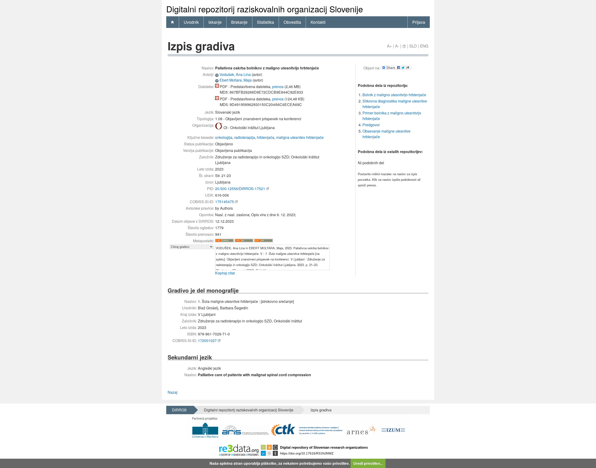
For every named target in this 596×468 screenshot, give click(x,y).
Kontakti (318, 22)
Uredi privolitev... (368, 463)
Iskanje (215, 22)
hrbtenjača (265, 137)
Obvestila (292, 22)
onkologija (223, 137)
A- (397, 46)
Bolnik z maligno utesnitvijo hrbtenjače (394, 94)
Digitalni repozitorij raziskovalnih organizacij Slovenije (248, 410)
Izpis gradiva (321, 410)
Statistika (265, 22)
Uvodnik (191, 22)
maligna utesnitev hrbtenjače (300, 137)
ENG (424, 46)
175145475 (224, 201)
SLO (413, 46)
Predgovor (371, 124)
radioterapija (244, 137)
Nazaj (172, 392)
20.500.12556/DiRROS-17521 (240, 188)
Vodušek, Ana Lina (235, 74)
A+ (389, 46)
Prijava (418, 22)
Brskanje (239, 22)
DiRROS (179, 410)
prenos (278, 86)
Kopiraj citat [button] (225, 273)
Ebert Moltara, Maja (236, 80)
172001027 (207, 340)
